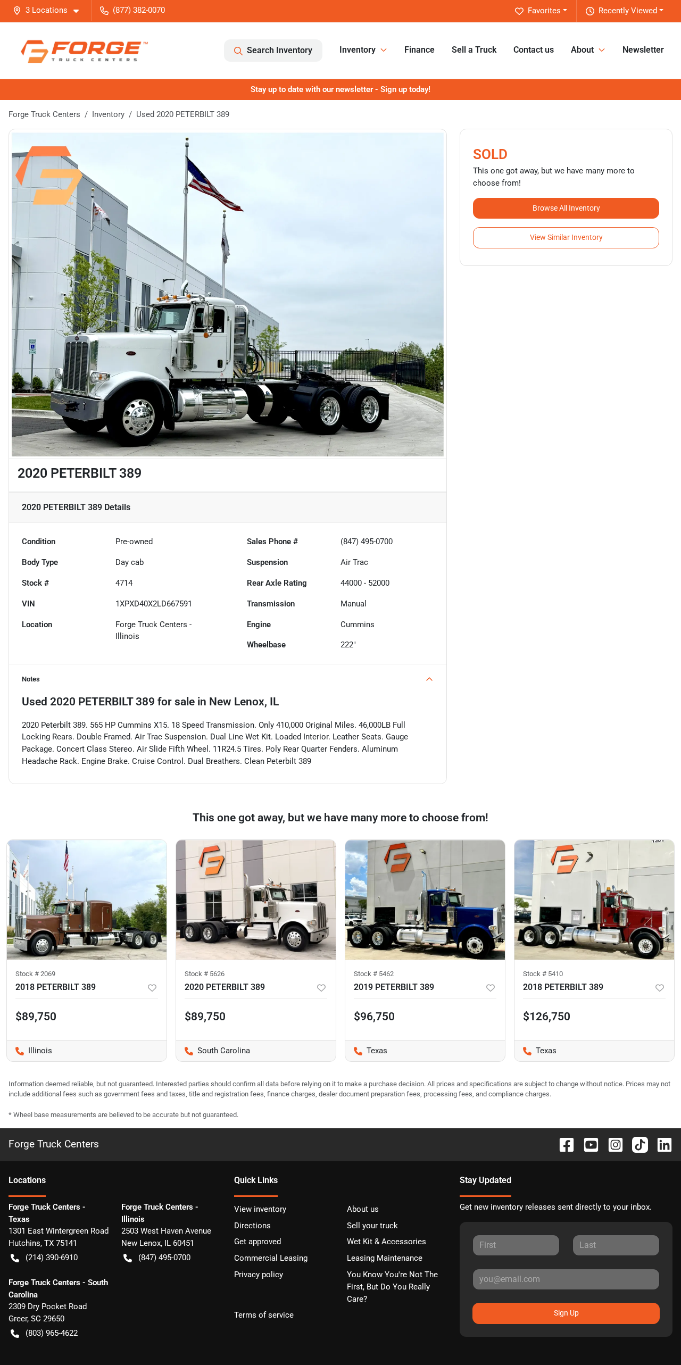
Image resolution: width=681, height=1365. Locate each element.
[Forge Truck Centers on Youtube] (587, 1144)
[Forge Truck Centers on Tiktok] (636, 1144)
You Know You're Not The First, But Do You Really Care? (392, 1287)
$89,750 (205, 1016)
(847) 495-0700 (164, 1257)
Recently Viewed (628, 10)
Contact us (533, 50)
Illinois (29, 1050)
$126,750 (546, 1016)
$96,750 (374, 1016)
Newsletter (643, 50)
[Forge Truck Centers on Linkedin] (660, 1144)
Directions (252, 1225)
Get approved (257, 1241)
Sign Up (566, 1313)
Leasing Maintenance (384, 1258)
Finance (419, 50)
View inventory (260, 1209)
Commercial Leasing (271, 1258)
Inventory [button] (357, 50)
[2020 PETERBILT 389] (256, 900)
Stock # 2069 (35, 974)
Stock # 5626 (205, 974)
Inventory (108, 114)
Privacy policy (258, 1274)
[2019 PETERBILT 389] (425, 900)
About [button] (582, 50)
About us (363, 1209)
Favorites (544, 10)
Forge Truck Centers (44, 114)
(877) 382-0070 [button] (139, 10)
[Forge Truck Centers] (83, 50)
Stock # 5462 (374, 974)
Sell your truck (372, 1225)
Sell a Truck (474, 50)
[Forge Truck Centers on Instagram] (611, 1144)
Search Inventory (279, 50)
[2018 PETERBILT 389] (87, 900)
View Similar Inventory (566, 237)
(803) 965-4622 (52, 1333)
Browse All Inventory (566, 208)
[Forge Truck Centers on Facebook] (562, 1144)
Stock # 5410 (543, 974)
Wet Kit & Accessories (386, 1241)
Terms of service (264, 1315)
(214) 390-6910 (52, 1257)
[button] (50, 10)
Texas (366, 1050)
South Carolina (213, 1050)
